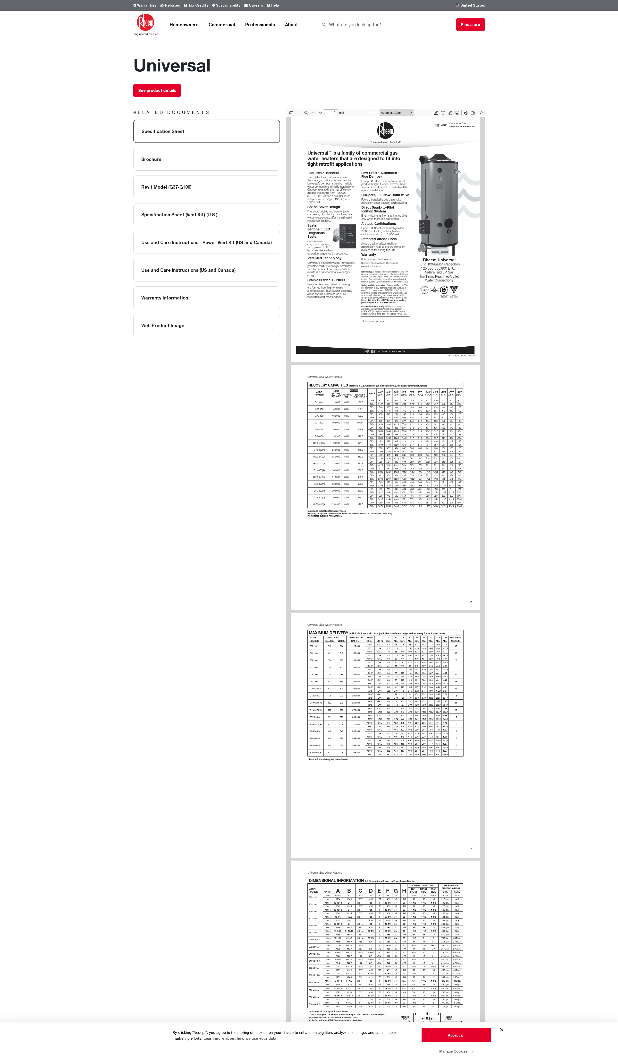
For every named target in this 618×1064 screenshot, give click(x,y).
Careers (256, 5)
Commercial (222, 24)
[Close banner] (501, 1030)
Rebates (172, 5)
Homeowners (184, 24)
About (291, 24)
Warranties (146, 5)
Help (275, 5)
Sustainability (228, 5)
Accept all (456, 1035)
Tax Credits (198, 5)
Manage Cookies (453, 1051)
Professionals (260, 24)
